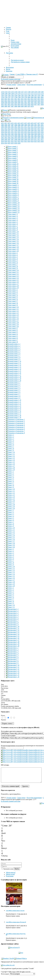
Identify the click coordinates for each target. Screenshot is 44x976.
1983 (35, 136)
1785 (22, 95)
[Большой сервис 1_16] (12, 117)
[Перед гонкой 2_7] (12, 197)
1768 (2, 93)
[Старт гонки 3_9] (12, 305)
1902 (15, 127)
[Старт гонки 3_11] (12, 309)
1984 (42, 136)
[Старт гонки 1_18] (12, 247)
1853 (9, 104)
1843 (35, 103)
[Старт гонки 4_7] (12, 340)
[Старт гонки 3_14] (12, 315)
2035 (9, 143)
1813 (22, 99)
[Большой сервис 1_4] (13, 350)
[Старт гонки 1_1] (12, 214)
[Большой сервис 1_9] (13, 359)
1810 (2, 99)
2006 (2, 139)
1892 (42, 125)
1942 (42, 130)
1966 (15, 134)
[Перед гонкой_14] (12, 172)
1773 (35, 93)
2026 (42, 141)
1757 (22, 92)
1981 (22, 136)
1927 (35, 129)
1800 (28, 97)
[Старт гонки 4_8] (12, 342)
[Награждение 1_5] (12, 617)
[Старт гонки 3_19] (12, 324)
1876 (28, 123)
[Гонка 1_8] (10, 448)
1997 (35, 138)
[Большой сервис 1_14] (13, 369)
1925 (22, 129)
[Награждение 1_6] (12, 619)
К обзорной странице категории (10, 79)
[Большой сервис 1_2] (13, 346)
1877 (35, 123)
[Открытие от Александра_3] (15, 423)
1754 (2, 92)
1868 (15, 106)
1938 (15, 130)
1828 (28, 101)
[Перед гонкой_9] (12, 162)
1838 (2, 103)
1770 (15, 93)
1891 (35, 125)
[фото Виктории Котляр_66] (14, 904)
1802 (42, 97)
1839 (9, 103)
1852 (2, 104)
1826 (15, 101)
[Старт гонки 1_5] (12, 222)
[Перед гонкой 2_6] (12, 195)
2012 (42, 139)
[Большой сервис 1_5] (13, 352)
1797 (9, 97)
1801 (35, 97)
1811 (9, 99)
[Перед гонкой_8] (12, 160)
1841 (22, 103)
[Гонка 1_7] (10, 446)
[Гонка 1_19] (10, 470)
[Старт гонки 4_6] (12, 338)
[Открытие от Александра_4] (15, 425)
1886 (2, 125)
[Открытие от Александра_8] (15, 433)
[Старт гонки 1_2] (12, 216)
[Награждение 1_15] (12, 636)
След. (2, 119)
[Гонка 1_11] (10, 454)
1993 (9, 138)
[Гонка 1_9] (10, 450)
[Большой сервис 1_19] (13, 379)
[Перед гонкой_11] (12, 166)
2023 (22, 141)
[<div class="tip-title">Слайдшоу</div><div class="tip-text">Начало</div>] (4, 110)
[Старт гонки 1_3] (12, 218)
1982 (28, 136)
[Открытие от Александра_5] (15, 427)
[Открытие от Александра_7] (15, 431)
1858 (42, 104)
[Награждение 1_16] (12, 638)
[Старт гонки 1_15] (12, 241)
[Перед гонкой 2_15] (12, 212)
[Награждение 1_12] (12, 630)
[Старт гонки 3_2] (12, 292)
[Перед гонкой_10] (12, 164)
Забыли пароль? (11, 872)
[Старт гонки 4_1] (12, 328)
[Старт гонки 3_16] (12, 319)
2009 (22, 139)
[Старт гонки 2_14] (12, 278)
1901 (9, 127)
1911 (22, 127)
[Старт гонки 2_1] (12, 253)
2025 (35, 141)
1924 (15, 129)
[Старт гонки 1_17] (12, 245)
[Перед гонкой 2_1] (12, 185)
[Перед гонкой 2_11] (12, 204)
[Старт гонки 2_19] (12, 288)
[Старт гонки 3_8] (12, 303)
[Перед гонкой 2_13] (12, 208)
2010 (28, 139)
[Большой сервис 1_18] (13, 377)
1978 (2, 136)
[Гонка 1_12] (10, 456)
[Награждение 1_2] (12, 611)
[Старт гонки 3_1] (12, 290)
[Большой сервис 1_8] (13, 357)
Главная (12, 74)
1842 (28, 103)
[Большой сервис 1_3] (13, 348)
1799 (22, 97)
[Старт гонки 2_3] (12, 257)
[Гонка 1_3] (10, 439)
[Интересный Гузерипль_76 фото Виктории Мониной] (14, 893)
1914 (42, 127)
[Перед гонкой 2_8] (12, 199)
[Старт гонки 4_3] (12, 332)
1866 (2, 106)
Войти (17, 869)
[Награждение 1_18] (12, 642)
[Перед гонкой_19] (12, 181)
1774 (42, 93)
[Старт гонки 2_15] (12, 280)
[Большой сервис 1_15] (13, 371)
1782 (2, 95)
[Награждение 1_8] (12, 622)
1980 (15, 136)
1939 (22, 130)
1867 (9, 106)
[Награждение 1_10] (12, 626)
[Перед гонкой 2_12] (12, 206)
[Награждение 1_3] (12, 613)
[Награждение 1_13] (12, 632)
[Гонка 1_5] (10, 442)
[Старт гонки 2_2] (12, 255)
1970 (42, 134)
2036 (15, 143)
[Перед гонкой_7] (12, 158)
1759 (35, 92)
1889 (22, 125)
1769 (9, 93)
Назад (9, 114)
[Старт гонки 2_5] (12, 261)
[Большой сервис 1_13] (13, 367)
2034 (2, 143)
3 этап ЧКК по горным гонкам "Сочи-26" (15, 910)
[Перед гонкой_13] (12, 170)
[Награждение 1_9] (12, 624)
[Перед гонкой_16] (12, 175)
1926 (28, 129)
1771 (22, 93)
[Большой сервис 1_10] (13, 361)
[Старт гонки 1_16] (12, 243)
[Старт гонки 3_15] (12, 317)
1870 (28, 106)
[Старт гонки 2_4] (12, 259)
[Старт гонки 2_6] (12, 262)
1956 (42, 132)
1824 (2, 101)
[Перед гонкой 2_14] (12, 210)
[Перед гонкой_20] (12, 183)
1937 (9, 130)
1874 (15, 123)
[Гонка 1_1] (10, 435)
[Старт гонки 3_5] (12, 297)
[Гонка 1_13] (10, 458)
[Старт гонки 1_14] (12, 239)
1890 (28, 125)
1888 (15, 125)
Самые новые (21, 84)
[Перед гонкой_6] (12, 156)
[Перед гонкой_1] (12, 146)
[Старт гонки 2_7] (12, 264)
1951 (9, 132)
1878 (42, 123)
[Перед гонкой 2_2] (12, 187)
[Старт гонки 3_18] (12, 322)
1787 (35, 95)
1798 (15, 97)
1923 (9, 129)
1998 (42, 138)
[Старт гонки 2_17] (12, 284)
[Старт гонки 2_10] (12, 270)
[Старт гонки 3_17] (12, 321)
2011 (35, 139)
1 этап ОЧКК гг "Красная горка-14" (27, 74)
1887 (9, 125)
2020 (2, 141)
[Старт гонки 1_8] (12, 228)
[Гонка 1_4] (10, 441)
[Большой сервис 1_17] (13, 375)
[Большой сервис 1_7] (13, 355)
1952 (15, 132)
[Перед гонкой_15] (12, 173)
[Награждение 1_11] (12, 628)
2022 (15, 141)
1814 (28, 99)
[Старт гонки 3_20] (12, 326)
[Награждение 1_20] (12, 646)
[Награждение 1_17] (12, 640)
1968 (28, 134)
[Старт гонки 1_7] (12, 226)
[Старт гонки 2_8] (12, 266)
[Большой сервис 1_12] (13, 365)
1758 (28, 92)
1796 (2, 97)
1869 (22, 106)
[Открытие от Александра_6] (15, 429)
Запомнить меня (8, 869)
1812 (15, 99)
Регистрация (9, 876)
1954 (28, 132)
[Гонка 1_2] (10, 437)
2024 (28, 141)
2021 (9, 141)
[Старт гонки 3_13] (12, 313)
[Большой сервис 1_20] (13, 381)
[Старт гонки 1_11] (12, 233)
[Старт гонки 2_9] (12, 268)
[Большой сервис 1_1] (13, 344)
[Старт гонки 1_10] (12, 232)
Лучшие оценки (11, 84)
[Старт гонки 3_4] (12, 295)
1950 (2, 132)
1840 (15, 103)
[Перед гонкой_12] (12, 168)
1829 (35, 101)
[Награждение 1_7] (12, 621)
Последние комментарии (34, 84)
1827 (22, 101)
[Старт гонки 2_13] (12, 276)
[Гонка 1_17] (10, 466)
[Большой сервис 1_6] (13, 353)
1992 (2, 138)
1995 (22, 138)
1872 (2, 123)
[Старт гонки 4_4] (12, 334)
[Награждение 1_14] (12, 634)
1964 (2, 134)
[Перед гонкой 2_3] (12, 189)
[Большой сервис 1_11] (13, 363)
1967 (22, 134)
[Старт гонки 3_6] (12, 299)
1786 (28, 95)
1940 (28, 130)
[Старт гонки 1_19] (12, 249)
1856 (28, 104)
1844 (42, 103)
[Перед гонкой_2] (12, 148)
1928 (42, 129)
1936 (2, 130)
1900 (2, 127)
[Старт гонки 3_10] (12, 307)
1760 (42, 92)
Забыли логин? (10, 874)
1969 (35, 134)
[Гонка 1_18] (10, 468)
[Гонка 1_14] (10, 460)
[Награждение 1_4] (12, 615)
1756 (15, 92)
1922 (2, 129)
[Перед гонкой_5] (12, 154)
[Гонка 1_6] (10, 444)
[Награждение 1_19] (12, 644)
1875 (22, 123)
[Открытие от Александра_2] (15, 421)
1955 (35, 132)
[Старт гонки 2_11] (12, 272)
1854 (15, 104)
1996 (28, 138)
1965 (9, 134)
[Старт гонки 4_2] (12, 330)
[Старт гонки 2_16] (12, 282)
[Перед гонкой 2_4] (12, 191)
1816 (42, 99)
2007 (9, 139)
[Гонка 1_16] (10, 464)
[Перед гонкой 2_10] (12, 202)
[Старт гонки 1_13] (12, 237)
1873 (9, 123)
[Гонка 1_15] (10, 462)
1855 (22, 104)
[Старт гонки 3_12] (12, 311)
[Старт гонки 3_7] (12, 301)
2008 (15, 139)
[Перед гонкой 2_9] (12, 201)
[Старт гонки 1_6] (12, 224)
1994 (15, 138)
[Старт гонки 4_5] (12, 336)
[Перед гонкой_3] (12, 150)
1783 (9, 95)
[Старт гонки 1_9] (12, 230)
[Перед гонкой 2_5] (12, 193)
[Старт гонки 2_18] (12, 286)
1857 (35, 104)
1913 (35, 127)
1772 (28, 93)
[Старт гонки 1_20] (12, 251)
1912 (28, 127)
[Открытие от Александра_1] (15, 419)
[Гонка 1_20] (10, 508)
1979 (9, 136)
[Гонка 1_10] (10, 452)
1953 (22, 132)
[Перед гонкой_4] (12, 152)
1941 (35, 130)
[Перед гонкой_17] (12, 177)
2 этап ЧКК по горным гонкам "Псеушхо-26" (16, 922)
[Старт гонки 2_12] (12, 274)
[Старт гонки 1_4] (12, 220)
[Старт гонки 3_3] (12, 293)
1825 (9, 101)
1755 (9, 92)
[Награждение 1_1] (12, 609)
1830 (42, 101)
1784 (15, 95)
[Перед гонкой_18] (12, 179)
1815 (35, 99)
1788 (42, 95)
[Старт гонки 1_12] (12, 235)
